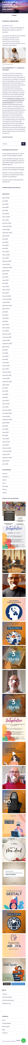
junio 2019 (5, 464)
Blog (3, 1029)
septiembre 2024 (7, 267)
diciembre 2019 (6, 448)
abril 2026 (5, 210)
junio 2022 (5, 353)
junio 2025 (5, 242)
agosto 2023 (5, 308)
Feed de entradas (7, 997)
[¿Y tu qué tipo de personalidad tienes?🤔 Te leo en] (14, 921)
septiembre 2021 (7, 381)
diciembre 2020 (6, 410)
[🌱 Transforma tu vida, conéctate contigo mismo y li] (14, 897)
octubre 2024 (6, 264)
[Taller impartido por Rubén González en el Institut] (14, 513)
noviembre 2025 (7, 226)
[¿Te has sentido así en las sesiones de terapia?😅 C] (14, 753)
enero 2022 (5, 369)
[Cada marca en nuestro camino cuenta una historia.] (14, 633)
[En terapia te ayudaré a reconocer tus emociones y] (14, 945)
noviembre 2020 (7, 413)
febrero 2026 (6, 217)
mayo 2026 (5, 207)
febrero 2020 (6, 442)
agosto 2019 (5, 461)
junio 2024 (5, 277)
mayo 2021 (5, 394)
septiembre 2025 (7, 232)
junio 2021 (5, 391)
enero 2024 (5, 293)
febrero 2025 (6, 255)
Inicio (3, 1020)
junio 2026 (5, 204)
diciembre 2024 (6, 261)
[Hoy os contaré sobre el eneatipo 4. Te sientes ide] (14, 681)
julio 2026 (5, 201)
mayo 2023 (5, 318)
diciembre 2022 (6, 334)
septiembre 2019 (7, 457)
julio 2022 (5, 350)
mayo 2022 (5, 356)
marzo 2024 (5, 286)
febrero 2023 (6, 327)
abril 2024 (5, 283)
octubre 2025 (6, 229)
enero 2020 (5, 445)
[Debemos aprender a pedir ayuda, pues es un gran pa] (14, 969)
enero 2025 (5, 258)
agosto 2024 (5, 270)
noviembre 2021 (6, 375)
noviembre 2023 (7, 299)
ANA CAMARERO (7, 67)
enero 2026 (5, 220)
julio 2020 (5, 426)
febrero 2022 (6, 365)
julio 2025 (5, 239)
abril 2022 (5, 359)
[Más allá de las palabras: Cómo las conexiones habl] (14, 609)
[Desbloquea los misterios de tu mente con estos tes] (14, 705)
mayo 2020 (5, 432)
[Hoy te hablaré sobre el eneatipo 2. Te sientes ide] (14, 777)
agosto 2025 (5, 236)
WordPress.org (6, 1003)
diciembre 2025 (6, 223)
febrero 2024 (6, 289)
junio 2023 (5, 315)
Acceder (4, 994)
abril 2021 (5, 397)
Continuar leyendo (7, 137)
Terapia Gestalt (6, 1023)
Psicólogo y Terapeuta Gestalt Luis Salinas (10, 5)
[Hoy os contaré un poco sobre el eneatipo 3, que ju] (14, 585)
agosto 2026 (5, 198)
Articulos (4, 473)
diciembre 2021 (6, 372)
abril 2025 (5, 248)
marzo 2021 (5, 400)
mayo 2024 (5, 280)
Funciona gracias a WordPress (9, 1041)
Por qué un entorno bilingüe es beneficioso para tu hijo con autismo (13, 30)
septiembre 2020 (7, 419)
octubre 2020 (6, 416)
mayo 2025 (5, 245)
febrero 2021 (5, 403)
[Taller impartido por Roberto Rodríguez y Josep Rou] (14, 561)
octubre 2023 (6, 302)
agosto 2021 (5, 385)
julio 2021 (5, 388)
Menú (14, 15)
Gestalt (4, 480)
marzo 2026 (5, 213)
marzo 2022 (5, 362)
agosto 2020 (5, 422)
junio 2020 (5, 429)
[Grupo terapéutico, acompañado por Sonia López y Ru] (14, 537)
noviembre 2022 (6, 337)
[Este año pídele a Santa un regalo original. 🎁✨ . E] (14, 873)
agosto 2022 (5, 346)
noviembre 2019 (6, 451)
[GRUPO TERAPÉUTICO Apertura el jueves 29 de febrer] (14, 729)
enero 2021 (5, 407)
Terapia (4, 492)
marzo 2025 (5, 251)
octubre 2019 (6, 454)
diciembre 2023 (6, 296)
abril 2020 (5, 435)
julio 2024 (5, 274)
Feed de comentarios (8, 1000)
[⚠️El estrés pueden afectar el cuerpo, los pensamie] (14, 825)
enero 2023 (5, 331)
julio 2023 (5, 312)
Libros (4, 483)
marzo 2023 (5, 324)
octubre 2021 (6, 378)
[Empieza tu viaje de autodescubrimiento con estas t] (14, 657)
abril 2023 (5, 321)
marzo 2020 (5, 438)
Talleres (4, 489)
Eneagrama (5, 476)
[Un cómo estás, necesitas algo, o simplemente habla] (14, 801)
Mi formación (6, 1026)
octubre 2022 (6, 340)
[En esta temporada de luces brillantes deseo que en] (14, 849)
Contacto (4, 1033)
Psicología (5, 486)
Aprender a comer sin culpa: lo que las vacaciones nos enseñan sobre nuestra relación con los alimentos (13, 174)
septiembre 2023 (7, 305)
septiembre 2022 (7, 343)
